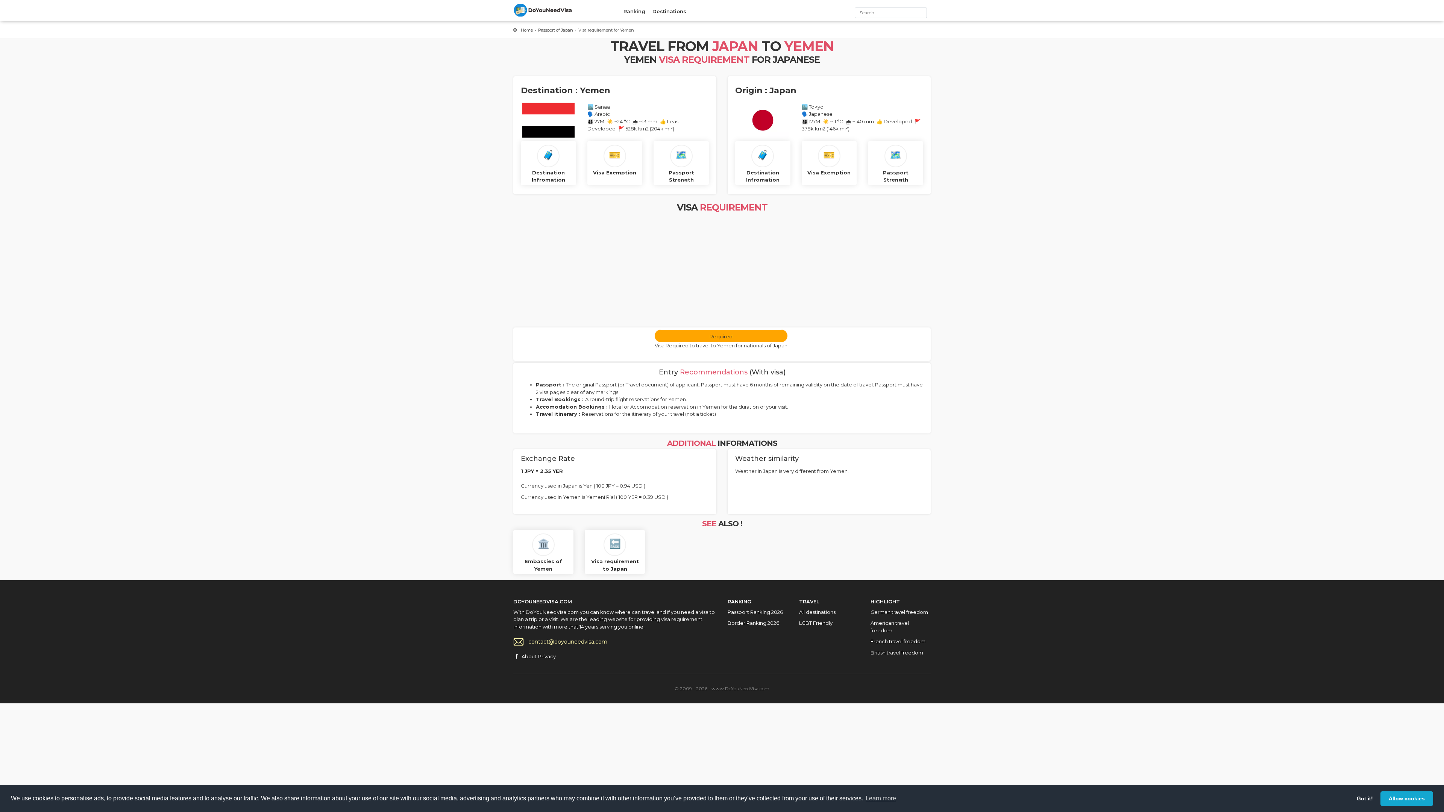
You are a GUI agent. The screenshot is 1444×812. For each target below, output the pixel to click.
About (529, 656)
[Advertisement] (722, 271)
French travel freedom (898, 641)
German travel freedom (899, 612)
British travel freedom (897, 653)
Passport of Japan (555, 30)
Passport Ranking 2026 (755, 612)
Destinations (669, 11)
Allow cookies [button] (1407, 798)
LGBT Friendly (816, 623)
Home (527, 30)
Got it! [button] (1365, 798)
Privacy (547, 656)
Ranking (634, 11)
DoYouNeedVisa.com (543, 10)
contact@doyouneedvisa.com (567, 641)
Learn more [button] (881, 798)
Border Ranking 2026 (753, 623)
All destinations (817, 612)
